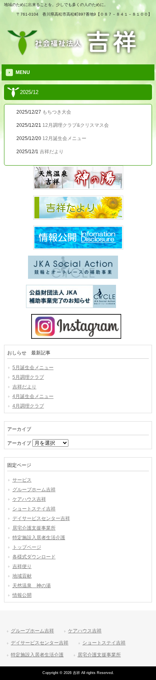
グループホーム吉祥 (34, 489)
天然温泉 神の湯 (31, 585)
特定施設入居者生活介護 (38, 537)
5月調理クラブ (28, 377)
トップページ (26, 547)
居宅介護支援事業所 (34, 528)
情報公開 (22, 595)
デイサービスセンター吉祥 (41, 518)
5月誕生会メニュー (33, 367)
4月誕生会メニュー (33, 396)
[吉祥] (78, 54)
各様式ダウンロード (34, 557)
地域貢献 (22, 576)
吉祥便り (22, 566)
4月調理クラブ (28, 406)
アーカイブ (19, 443)
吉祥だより (24, 387)
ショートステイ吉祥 (34, 509)
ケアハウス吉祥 (29, 499)
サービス (22, 480)
